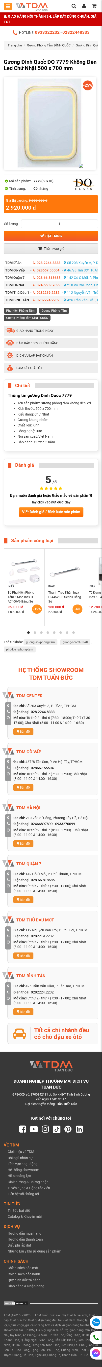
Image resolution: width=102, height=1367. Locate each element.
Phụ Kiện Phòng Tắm (20, 310)
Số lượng (11, 224)
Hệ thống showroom (23, 1170)
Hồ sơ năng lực (19, 1176)
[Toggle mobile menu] (8, 6)
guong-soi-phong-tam (40, 642)
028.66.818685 (48, 278)
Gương (46, 403)
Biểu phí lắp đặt (19, 1245)
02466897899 (42, 824)
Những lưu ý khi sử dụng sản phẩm (34, 1251)
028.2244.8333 (48, 263)
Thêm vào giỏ (53, 249)
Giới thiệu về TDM (21, 1152)
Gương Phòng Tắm (54, 310)
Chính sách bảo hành (24, 1274)
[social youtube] (34, 1129)
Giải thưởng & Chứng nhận (28, 1182)
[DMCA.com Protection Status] (16, 1303)
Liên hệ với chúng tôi (23, 1194)
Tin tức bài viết (19, 1211)
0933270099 (65, 824)
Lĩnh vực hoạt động (22, 1164)
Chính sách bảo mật (23, 1268)
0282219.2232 (48, 293)
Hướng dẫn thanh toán (25, 1239)
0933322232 (47, 32)
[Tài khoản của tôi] (84, 6)
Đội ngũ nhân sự (20, 1158)
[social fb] (22, 1129)
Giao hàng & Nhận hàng (26, 1286)
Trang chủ (15, 45)
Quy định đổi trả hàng (24, 1280)
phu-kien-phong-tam (19, 649)
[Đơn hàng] (94, 6)
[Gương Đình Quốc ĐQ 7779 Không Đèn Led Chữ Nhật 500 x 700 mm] (50, 123)
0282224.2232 (48, 300)
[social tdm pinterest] (68, 1129)
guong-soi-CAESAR (75, 642)
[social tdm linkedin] (79, 1129)
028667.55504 (48, 270)
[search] (74, 6)
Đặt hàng (53, 236)
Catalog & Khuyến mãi (25, 1216)
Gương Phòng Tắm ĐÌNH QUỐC (49, 45)
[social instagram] (45, 1129)
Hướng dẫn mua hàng (24, 1233)
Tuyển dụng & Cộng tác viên (29, 1188)
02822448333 (76, 32)
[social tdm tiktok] (56, 1129)
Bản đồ (24, 731)
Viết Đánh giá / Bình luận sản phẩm (51, 512)
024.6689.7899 (48, 285)
